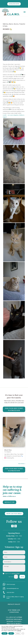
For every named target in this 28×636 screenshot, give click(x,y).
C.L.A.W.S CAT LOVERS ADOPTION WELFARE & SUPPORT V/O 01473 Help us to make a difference (14, 621)
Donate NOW (14, 4)
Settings (18, 633)
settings (19, 630)
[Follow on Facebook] (12, 526)
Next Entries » (21, 463)
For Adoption (7, 452)
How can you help (14, 513)
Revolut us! (9, 502)
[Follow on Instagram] (15, 526)
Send (22, 576)
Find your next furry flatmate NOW (14, 409)
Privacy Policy (14, 604)
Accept (4, 633)
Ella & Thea (8, 450)
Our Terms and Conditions (14, 611)
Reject (11, 633)
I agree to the (12, 573)
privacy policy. (16, 573)
